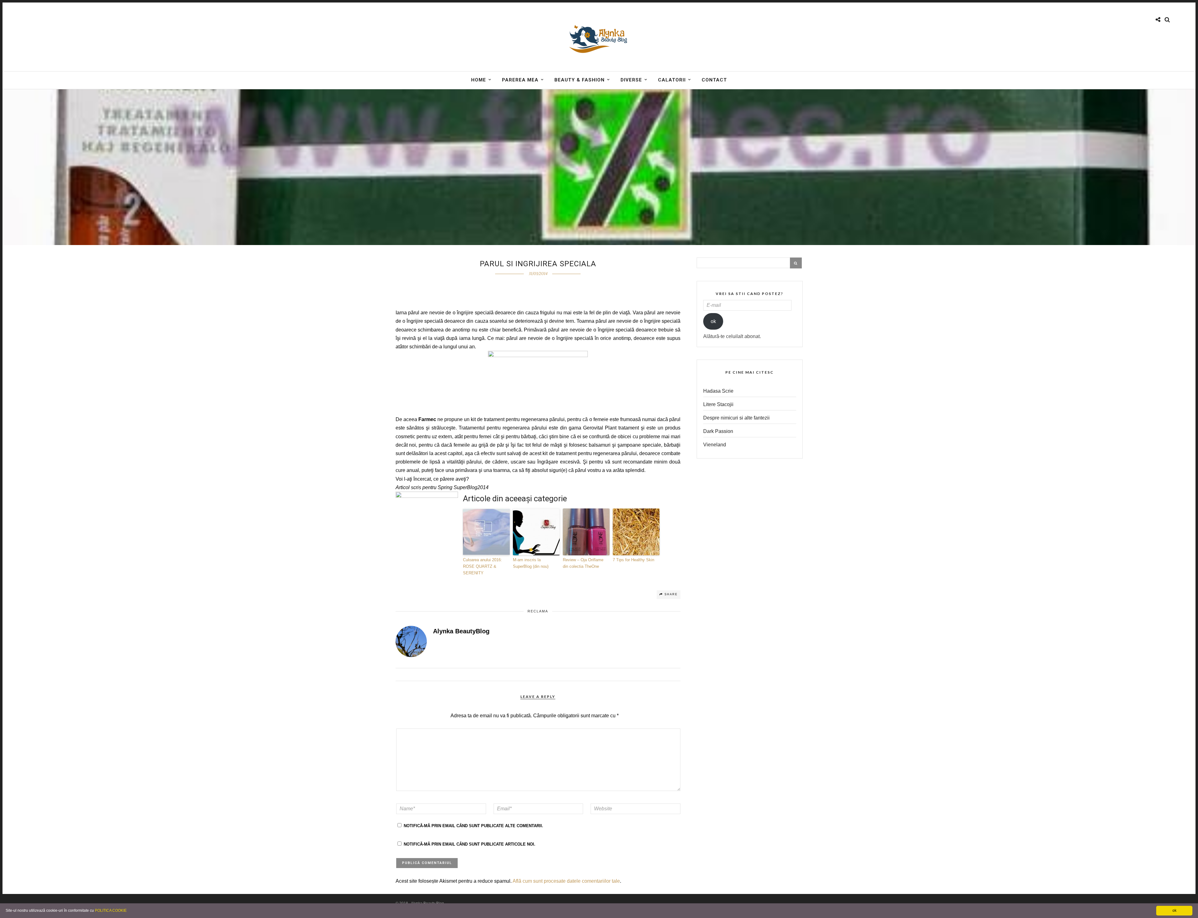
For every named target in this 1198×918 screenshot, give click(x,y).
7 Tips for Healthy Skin (633, 559)
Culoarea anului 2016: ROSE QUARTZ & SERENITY (482, 566)
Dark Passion (718, 431)
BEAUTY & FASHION (579, 80)
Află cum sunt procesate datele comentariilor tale (566, 881)
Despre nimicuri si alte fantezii (736, 417)
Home (478, 80)
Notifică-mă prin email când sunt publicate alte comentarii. (473, 825)
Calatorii (672, 80)
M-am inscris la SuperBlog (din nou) (530, 563)
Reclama (538, 611)
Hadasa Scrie (718, 391)
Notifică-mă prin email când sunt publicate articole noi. (469, 844)
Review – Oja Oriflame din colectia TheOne (583, 563)
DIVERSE (631, 80)
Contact (714, 80)
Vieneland (714, 444)
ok (713, 321)
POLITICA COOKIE (111, 910)
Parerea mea (520, 80)
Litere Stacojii (718, 404)
